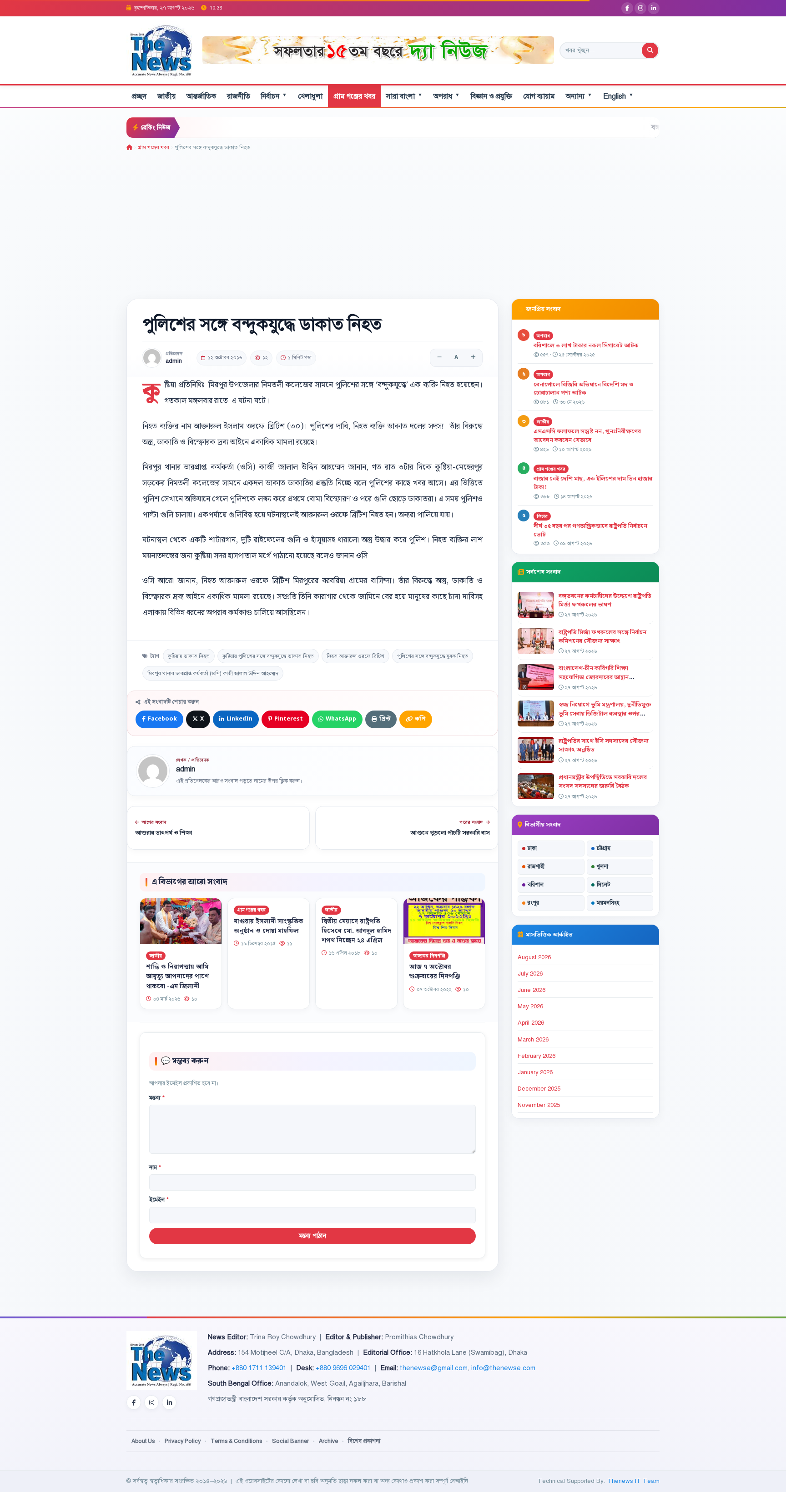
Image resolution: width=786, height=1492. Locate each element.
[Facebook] (627, 8)
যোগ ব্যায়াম (539, 96)
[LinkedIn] (654, 8)
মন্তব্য (157, 1097)
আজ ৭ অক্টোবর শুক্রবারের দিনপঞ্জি (434, 971)
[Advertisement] (393, 220)
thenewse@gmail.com (434, 1368)
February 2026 (536, 1056)
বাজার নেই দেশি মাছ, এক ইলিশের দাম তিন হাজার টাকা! (593, 483)
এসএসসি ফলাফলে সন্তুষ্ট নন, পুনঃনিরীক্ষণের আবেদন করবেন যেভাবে (587, 435)
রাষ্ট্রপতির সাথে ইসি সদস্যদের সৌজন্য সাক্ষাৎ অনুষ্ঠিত (604, 745)
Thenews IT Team (633, 1481)
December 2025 (539, 1088)
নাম (155, 1167)
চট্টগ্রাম (603, 848)
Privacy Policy (183, 1441)
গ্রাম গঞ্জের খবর (354, 96)
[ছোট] (439, 357)
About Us (143, 1441)
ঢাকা (532, 848)
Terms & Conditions (236, 1441)
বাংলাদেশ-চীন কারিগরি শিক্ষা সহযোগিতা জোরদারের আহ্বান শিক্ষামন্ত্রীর (594, 677)
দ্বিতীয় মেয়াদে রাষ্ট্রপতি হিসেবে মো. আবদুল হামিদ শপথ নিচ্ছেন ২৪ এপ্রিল (356, 930)
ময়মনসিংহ (608, 902)
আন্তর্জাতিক (201, 96)
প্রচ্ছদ (139, 96)
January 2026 (535, 1072)
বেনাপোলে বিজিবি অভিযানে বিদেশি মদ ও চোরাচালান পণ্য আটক (584, 389)
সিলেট (603, 884)
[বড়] (473, 357)
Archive (328, 1441)
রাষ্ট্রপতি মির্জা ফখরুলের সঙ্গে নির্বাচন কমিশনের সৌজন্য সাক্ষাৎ (602, 636)
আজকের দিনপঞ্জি (429, 955)
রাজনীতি (238, 96)
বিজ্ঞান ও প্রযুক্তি (491, 96)
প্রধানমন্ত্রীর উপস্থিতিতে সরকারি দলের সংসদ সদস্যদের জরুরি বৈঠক (603, 781)
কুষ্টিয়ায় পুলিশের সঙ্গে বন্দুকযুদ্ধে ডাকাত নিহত (268, 656)
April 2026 (531, 1022)
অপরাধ (446, 96)
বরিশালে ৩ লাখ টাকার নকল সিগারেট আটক (586, 345)
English (618, 96)
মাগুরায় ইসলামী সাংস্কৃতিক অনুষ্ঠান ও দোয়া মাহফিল (268, 926)
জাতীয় (166, 96)
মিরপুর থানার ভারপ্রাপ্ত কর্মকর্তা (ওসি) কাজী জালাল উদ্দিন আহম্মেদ (212, 673)
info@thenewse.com (503, 1368)
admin (174, 361)
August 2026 (534, 957)
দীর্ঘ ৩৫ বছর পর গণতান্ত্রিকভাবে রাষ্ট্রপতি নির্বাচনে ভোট (590, 530)
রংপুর (533, 902)
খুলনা (602, 866)
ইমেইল (159, 1199)
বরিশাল (536, 884)
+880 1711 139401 (259, 1368)
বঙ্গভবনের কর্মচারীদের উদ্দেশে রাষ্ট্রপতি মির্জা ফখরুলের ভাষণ (605, 600)
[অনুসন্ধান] (650, 50)
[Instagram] (640, 8)
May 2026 (530, 1006)
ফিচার (542, 516)
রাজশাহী (536, 866)
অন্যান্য (579, 96)
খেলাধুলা (310, 96)
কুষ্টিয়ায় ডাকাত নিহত (189, 656)
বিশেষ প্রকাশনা (364, 1441)
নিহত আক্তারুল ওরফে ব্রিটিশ (355, 656)
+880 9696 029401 (343, 1368)
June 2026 (531, 990)
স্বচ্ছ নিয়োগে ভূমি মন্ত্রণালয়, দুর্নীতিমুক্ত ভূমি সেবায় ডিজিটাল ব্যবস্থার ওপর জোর (605, 713)
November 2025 (539, 1105)
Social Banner (290, 1441)
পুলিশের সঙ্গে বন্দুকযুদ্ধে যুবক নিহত (432, 656)
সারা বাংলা (404, 96)
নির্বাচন (274, 96)
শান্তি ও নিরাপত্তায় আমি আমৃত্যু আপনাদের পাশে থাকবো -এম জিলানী (177, 976)
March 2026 (533, 1039)
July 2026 (530, 973)
